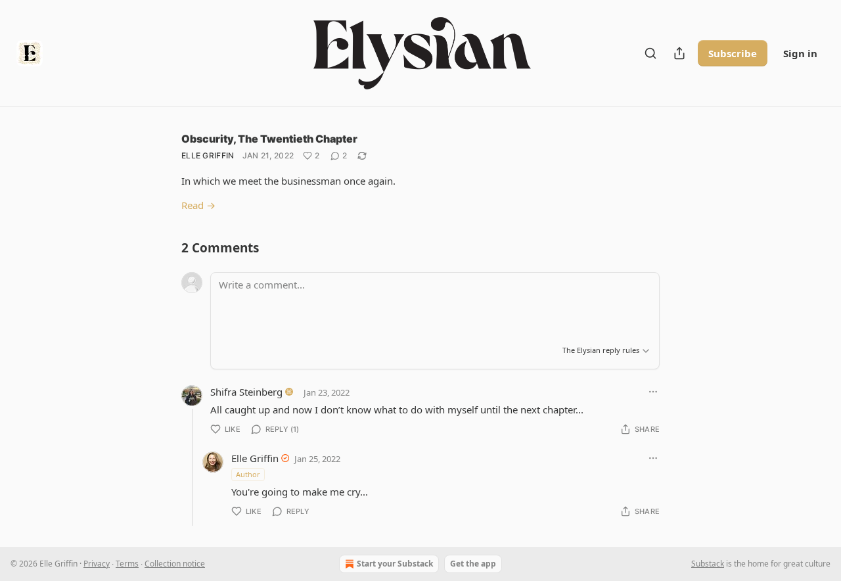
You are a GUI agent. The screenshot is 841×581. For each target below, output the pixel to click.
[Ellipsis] (653, 391)
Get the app (473, 563)
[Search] (650, 53)
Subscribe (732, 53)
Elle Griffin (208, 155)
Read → (198, 205)
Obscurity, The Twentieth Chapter (269, 138)
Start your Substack (395, 563)
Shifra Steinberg (246, 391)
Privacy (96, 563)
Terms (127, 563)
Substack (707, 563)
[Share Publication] (679, 53)
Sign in (800, 53)
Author (248, 474)
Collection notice (175, 563)
